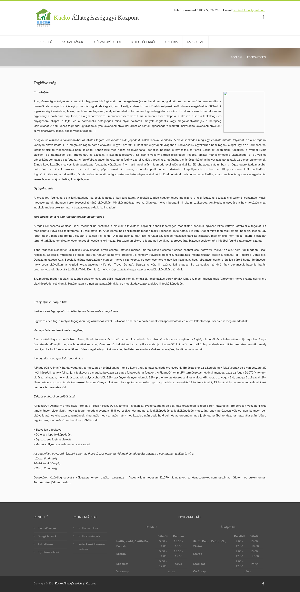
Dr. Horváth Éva (88, 528)
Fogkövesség (256, 57)
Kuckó (96, 18)
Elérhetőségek (47, 528)
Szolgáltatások (47, 536)
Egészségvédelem (106, 42)
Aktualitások (72, 42)
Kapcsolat (195, 42)
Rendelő (45, 42)
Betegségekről (143, 42)
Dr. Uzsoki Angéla (89, 536)
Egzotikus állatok (48, 552)
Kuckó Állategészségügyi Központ (75, 583)
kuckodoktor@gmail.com (249, 10)
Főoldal (236, 57)
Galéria (171, 42)
